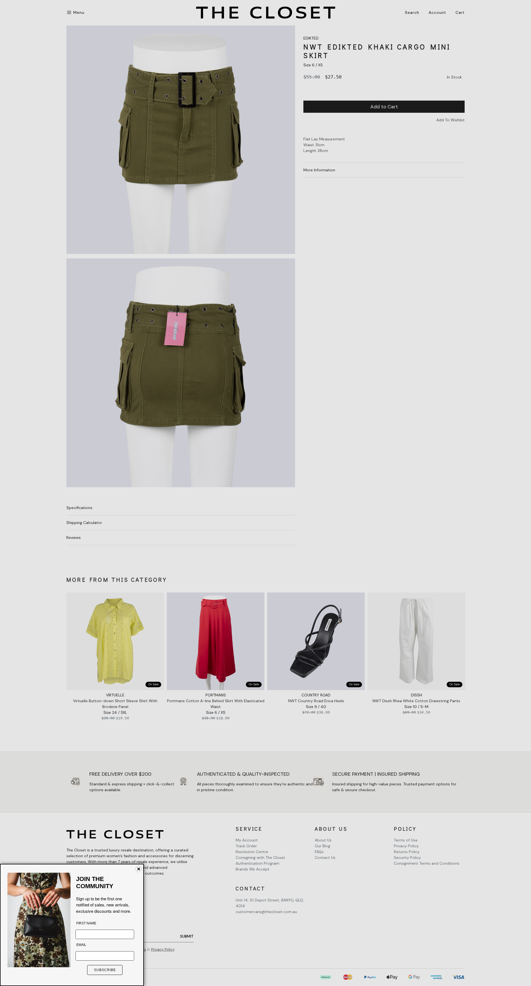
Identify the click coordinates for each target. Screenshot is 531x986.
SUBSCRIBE (105, 970)
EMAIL (81, 945)
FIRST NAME (86, 923)
